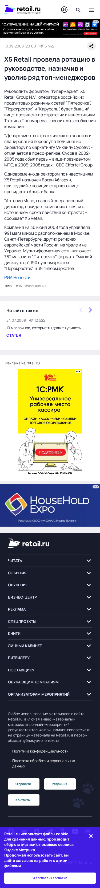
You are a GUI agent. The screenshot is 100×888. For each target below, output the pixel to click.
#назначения (35, 286)
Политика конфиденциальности (40, 751)
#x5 (18, 286)
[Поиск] (78, 9)
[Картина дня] (64, 9)
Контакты (22, 800)
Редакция (59, 784)
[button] (50, 561)
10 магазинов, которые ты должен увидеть (43, 327)
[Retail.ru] (27, 9)
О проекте (23, 784)
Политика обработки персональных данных (43, 763)
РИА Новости (17, 277)
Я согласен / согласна (50, 878)
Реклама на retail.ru (22, 362)
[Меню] (92, 9)
